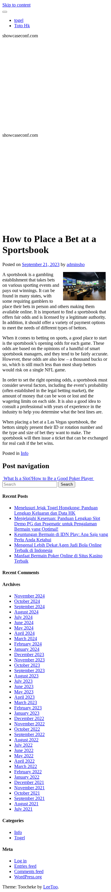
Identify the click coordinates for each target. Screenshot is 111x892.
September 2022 (29, 734)
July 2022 (23, 745)
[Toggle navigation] (4, 12)
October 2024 (27, 601)
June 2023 (23, 686)
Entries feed (25, 866)
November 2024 (29, 595)
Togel (19, 837)
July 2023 (23, 681)
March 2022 (25, 766)
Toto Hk (22, 25)
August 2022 (26, 739)
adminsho (76, 264)
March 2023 (25, 702)
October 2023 (27, 665)
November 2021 (29, 787)
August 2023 (26, 675)
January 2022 (26, 777)
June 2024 (23, 622)
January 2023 (26, 713)
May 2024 (23, 627)
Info (24, 453)
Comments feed (29, 871)
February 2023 (28, 707)
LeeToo (50, 886)
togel (18, 20)
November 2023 (29, 659)
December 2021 (29, 782)
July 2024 (23, 617)
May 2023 (23, 691)
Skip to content (16, 4)
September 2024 (29, 606)
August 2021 (26, 803)
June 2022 (23, 750)
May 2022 (23, 755)
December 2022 (29, 718)
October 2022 (27, 729)
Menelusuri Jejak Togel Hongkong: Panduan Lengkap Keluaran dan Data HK (56, 510)
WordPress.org (28, 876)
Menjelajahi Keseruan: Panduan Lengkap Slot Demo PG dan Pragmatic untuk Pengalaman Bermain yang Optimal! (57, 524)
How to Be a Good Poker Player (63, 478)
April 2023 (24, 697)
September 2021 (29, 798)
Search (67, 484)
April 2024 (24, 633)
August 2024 (26, 611)
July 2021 (23, 809)
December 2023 (29, 654)
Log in (20, 860)
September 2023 (29, 670)
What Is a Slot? (17, 478)
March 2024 (25, 638)
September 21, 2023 (40, 264)
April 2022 (24, 761)
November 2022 (29, 723)
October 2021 (27, 793)
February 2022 (28, 771)
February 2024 (28, 643)
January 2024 (26, 649)
